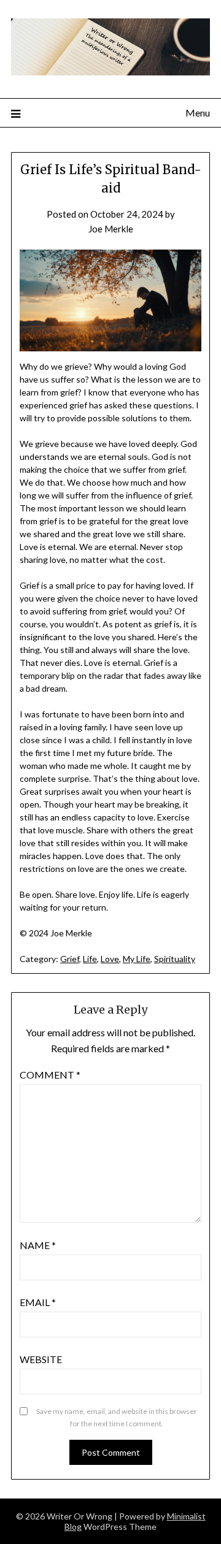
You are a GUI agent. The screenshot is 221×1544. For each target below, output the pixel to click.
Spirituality (174, 959)
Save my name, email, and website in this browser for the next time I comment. (116, 1417)
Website (41, 1359)
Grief (69, 959)
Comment (50, 1074)
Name (38, 1245)
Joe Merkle (110, 228)
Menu (197, 112)
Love (110, 959)
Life (90, 959)
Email (38, 1302)
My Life (136, 959)
